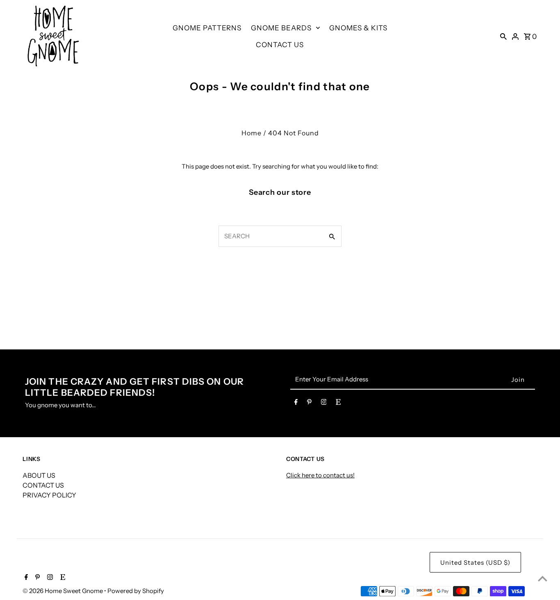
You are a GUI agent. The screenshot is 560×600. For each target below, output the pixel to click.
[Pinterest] (309, 403)
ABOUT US (39, 475)
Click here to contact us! (320, 475)
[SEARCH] (503, 36)
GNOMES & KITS (358, 28)
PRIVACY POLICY (49, 495)
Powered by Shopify (135, 591)
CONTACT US (280, 45)
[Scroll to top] (542, 578)
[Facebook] (296, 403)
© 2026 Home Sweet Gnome (63, 591)
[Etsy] (338, 403)
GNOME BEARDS (281, 28)
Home (251, 133)
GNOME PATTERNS (207, 28)
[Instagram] (324, 403)
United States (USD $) (475, 562)
